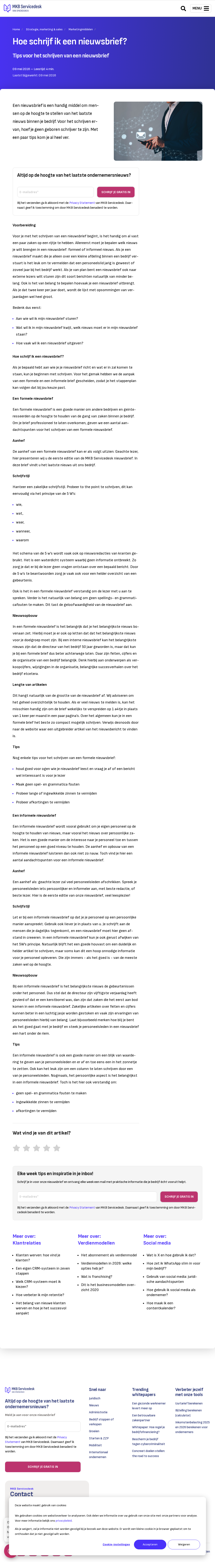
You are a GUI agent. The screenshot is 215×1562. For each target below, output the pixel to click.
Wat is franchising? (96, 1276)
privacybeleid (64, 1520)
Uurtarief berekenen (189, 1403)
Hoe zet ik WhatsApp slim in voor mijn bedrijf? (173, 1266)
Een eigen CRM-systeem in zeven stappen (43, 1271)
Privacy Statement (82, 203)
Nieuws (94, 1405)
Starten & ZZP (99, 1438)
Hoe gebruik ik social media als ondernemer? (171, 1292)
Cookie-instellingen (116, 1544)
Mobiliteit (95, 1445)
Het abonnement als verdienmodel (109, 1255)
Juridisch (94, 1398)
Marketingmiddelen (81, 29)
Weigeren (184, 1544)
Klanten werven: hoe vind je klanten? (38, 1257)
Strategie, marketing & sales (44, 29)
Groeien (94, 1431)
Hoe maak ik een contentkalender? (161, 1305)
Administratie (98, 1412)
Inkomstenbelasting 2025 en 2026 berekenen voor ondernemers (192, 1427)
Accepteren (150, 1544)
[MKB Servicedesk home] (43, 1390)
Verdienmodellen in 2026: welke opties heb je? (106, 1266)
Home (16, 29)
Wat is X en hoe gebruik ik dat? (171, 1255)
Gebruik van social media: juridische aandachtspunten (172, 1279)
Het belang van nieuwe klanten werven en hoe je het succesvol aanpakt (41, 1308)
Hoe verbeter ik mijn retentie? (40, 1295)
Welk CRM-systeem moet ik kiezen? (38, 1284)
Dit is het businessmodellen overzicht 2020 (108, 1287)
